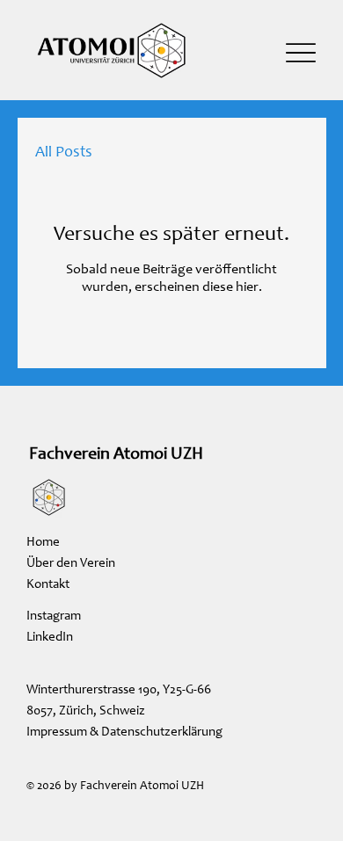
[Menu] (301, 52)
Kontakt (47, 584)
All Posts (63, 153)
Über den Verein (70, 563)
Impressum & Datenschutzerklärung (124, 732)
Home (43, 542)
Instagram (53, 616)
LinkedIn (49, 637)
